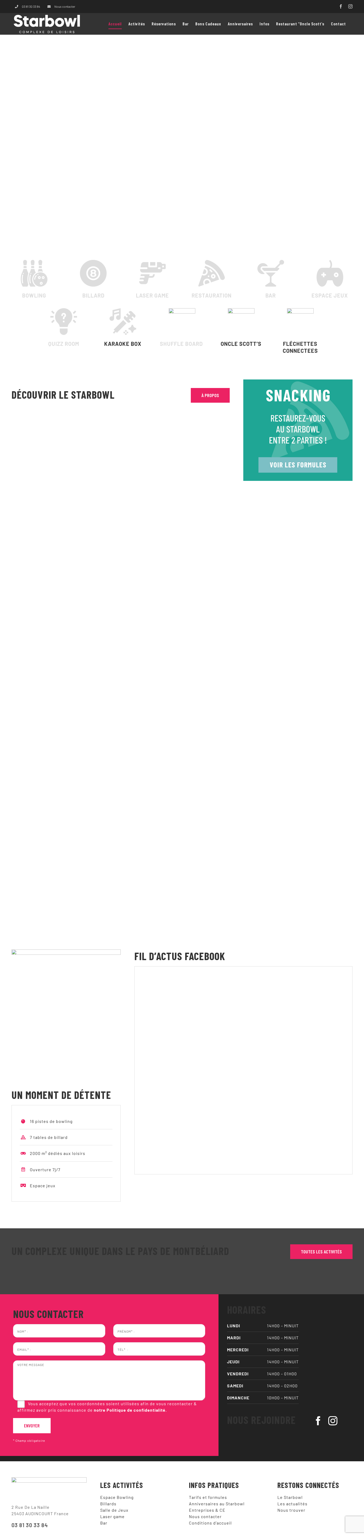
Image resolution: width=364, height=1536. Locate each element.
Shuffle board (182, 344)
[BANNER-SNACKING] (298, 381)
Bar (270, 295)
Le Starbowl (290, 1497)
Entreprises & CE (207, 1510)
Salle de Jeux (114, 1510)
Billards (108, 1503)
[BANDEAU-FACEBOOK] (66, 951)
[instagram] (333, 1421)
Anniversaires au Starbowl (217, 1503)
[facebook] (318, 1421)
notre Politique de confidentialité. (130, 1409)
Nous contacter (205, 1516)
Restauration (212, 295)
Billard (93, 295)
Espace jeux (330, 295)
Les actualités (292, 1503)
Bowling (34, 295)
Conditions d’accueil (210, 1522)
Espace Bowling (117, 1497)
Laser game (152, 295)
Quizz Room (63, 344)
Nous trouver (291, 1510)
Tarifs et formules (208, 1497)
